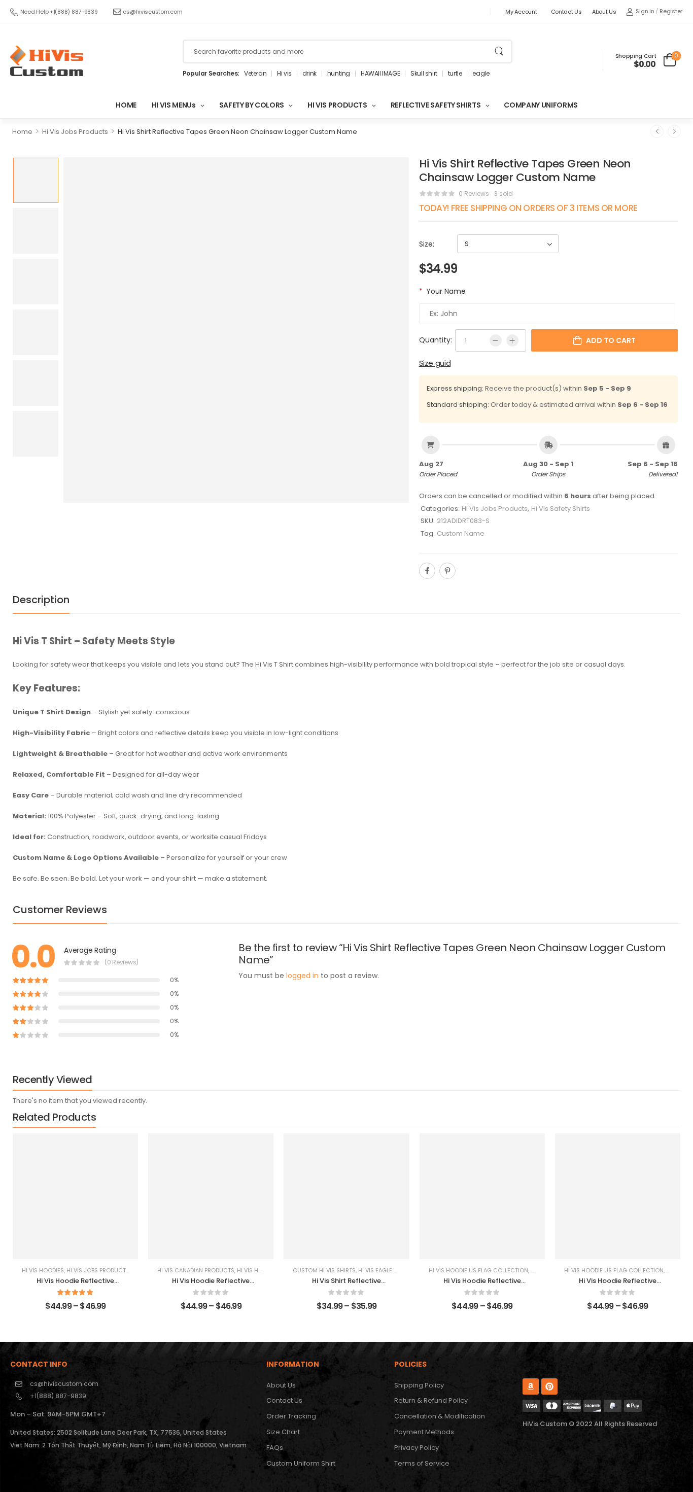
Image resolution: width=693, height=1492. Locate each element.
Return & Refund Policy (431, 1400)
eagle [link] (480, 74)
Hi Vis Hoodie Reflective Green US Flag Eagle (482, 1285)
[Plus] (512, 340)
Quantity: (435, 340)
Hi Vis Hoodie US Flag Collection (478, 1270)
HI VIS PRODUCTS (337, 105)
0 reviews (474, 193)
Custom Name (460, 533)
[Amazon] (531, 1386)
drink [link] (309, 74)
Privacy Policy (416, 1447)
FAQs (274, 1447)
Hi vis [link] (284, 74)
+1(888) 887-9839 (58, 1396)
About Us (604, 12)
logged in (302, 975)
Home (22, 131)
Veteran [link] (255, 74)
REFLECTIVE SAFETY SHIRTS (436, 105)
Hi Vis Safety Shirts (560, 508)
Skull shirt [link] (423, 74)
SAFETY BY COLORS (251, 105)
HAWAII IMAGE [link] (380, 74)
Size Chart (283, 1432)
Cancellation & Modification (439, 1416)
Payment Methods (424, 1432)
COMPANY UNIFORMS (540, 105)
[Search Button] (499, 51)
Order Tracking (291, 1416)
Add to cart (611, 340)
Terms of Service (421, 1463)
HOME (126, 105)
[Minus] (496, 340)
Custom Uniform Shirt (300, 1463)
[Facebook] (427, 571)
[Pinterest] (447, 571)
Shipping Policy (419, 1385)
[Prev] (657, 131)
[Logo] (46, 61)
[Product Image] (236, 330)
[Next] (674, 131)
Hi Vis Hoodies (43, 1270)
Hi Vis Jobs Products (75, 131)
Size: (426, 244)
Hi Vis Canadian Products (195, 1270)
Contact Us (566, 12)
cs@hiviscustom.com (152, 12)
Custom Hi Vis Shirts (324, 1270)
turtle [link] (455, 74)
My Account (521, 12)
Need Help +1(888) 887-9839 (59, 12)
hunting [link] (338, 74)
